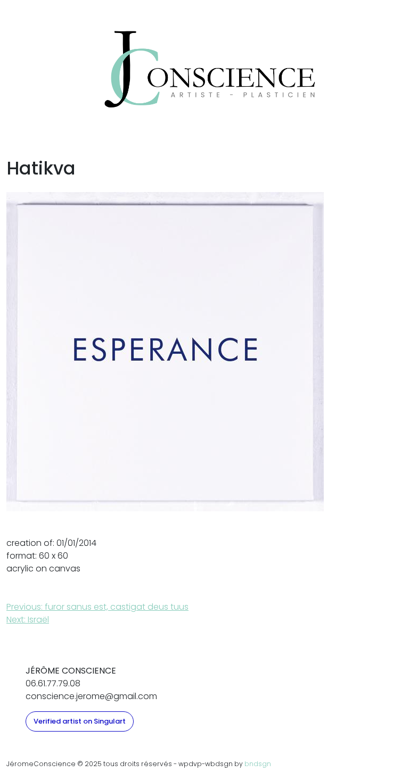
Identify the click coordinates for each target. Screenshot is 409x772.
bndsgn (257, 763)
